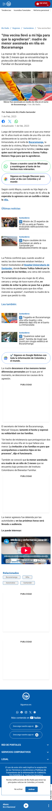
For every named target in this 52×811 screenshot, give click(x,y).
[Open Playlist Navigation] (48, 805)
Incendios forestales (22, 10)
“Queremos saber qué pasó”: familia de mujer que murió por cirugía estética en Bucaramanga (33, 340)
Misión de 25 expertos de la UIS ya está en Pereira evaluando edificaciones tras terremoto (33, 225)
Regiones (16, 28)
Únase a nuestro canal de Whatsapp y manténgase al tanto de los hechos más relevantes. (29, 166)
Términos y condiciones (23, 770)
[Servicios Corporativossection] (48, 752)
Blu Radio (5, 28)
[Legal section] (48, 759)
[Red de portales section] (48, 745)
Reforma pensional (41, 10)
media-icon (26, 805)
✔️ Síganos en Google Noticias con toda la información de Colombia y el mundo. (28, 358)
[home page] (26, 696)
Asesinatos (10, 583)
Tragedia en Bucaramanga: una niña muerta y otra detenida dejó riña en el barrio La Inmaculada (35, 321)
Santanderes (28, 28)
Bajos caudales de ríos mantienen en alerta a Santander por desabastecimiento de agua (33, 244)
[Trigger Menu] (3, 4)
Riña (27, 577)
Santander (27, 583)
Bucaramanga (11, 577)
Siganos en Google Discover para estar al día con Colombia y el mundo (27, 179)
